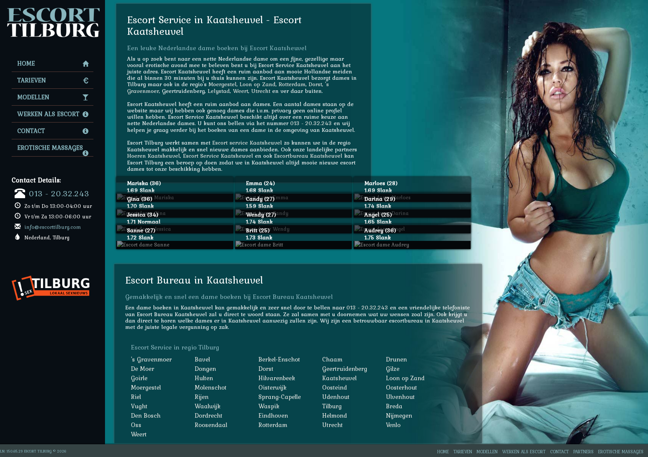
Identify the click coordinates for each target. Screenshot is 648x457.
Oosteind (334, 387)
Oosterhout (401, 387)
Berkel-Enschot (279, 359)
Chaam (332, 359)
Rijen (201, 396)
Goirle (139, 377)
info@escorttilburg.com (52, 227)
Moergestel (222, 84)
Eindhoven (273, 415)
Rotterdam (292, 84)
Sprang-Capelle (279, 396)
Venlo (393, 424)
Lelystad (219, 91)
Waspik (268, 406)
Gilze (392, 368)
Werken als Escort (48, 113)
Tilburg (332, 406)
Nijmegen (399, 415)
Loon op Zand (258, 84)
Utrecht (260, 91)
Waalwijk (207, 406)
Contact (31, 130)
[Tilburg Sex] (53, 272)
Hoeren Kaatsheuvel (153, 155)
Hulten (204, 377)
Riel (136, 396)
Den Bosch (145, 415)
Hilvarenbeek (276, 377)
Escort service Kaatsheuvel (247, 142)
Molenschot (210, 387)
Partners (583, 451)
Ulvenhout (400, 396)
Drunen (396, 359)
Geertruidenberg (344, 368)
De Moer (142, 368)
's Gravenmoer (151, 359)
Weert (240, 91)
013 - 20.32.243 (59, 193)
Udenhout (336, 396)
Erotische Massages (50, 147)
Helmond (334, 415)
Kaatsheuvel (339, 377)
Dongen (205, 368)
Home (26, 63)
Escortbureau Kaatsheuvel (308, 155)
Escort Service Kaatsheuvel (218, 155)
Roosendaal (211, 424)
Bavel (202, 359)
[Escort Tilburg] (52, 9)
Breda (394, 406)
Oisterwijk (272, 387)
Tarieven (31, 80)
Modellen (33, 97)
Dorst (315, 84)
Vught (139, 406)
